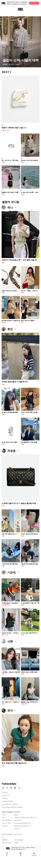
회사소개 (4, 792)
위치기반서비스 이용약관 (9, 804)
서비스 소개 (5, 795)
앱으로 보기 (34, 3)
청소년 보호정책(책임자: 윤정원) (12, 807)
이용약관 (4, 798)
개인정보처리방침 (7, 801)
